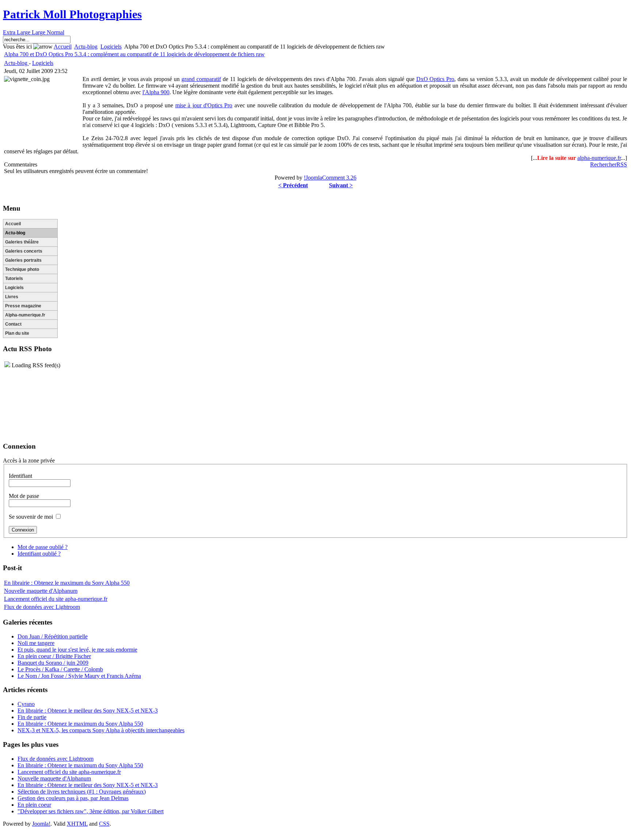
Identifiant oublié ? (39, 553)
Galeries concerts (23, 251)
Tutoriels (14, 278)
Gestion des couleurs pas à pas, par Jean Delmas (73, 798)
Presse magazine (23, 305)
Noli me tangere (36, 643)
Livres (11, 296)
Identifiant (20, 476)
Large (39, 32)
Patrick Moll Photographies (72, 14)
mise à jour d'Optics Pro (204, 105)
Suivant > (341, 185)
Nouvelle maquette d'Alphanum (40, 591)
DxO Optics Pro (435, 79)
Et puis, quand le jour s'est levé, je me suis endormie (77, 649)
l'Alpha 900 (155, 92)
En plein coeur (34, 805)
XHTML (77, 824)
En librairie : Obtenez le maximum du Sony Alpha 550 (67, 583)
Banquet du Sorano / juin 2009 (53, 663)
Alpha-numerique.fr (25, 315)
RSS (621, 164)
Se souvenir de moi (31, 517)
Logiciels (111, 46)
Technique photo (22, 269)
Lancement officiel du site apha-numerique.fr (55, 599)
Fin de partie (32, 717)
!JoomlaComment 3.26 (330, 177)
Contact (13, 324)
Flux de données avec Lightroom (42, 607)
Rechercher (603, 164)
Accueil (63, 46)
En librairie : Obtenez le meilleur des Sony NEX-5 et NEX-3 (88, 710)
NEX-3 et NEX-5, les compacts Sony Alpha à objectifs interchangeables (101, 730)
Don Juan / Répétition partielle (53, 636)
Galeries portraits (23, 260)
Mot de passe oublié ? (43, 547)
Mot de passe (24, 496)
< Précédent (293, 185)
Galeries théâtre (22, 242)
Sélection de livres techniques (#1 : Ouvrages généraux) (82, 791)
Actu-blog (85, 46)
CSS (104, 824)
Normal (55, 32)
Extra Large (17, 32)
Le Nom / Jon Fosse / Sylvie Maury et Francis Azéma (79, 676)
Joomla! (41, 824)
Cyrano (26, 704)
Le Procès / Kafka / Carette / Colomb (60, 669)
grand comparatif (201, 79)
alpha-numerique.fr (599, 158)
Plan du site (17, 333)
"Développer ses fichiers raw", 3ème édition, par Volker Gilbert (91, 811)
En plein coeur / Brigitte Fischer (54, 656)
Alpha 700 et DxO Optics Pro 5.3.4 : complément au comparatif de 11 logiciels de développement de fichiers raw (134, 54)
